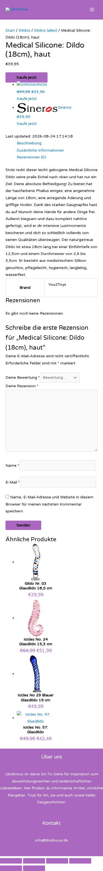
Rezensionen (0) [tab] (31, 157)
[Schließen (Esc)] (80, 861)
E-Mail (12, 482)
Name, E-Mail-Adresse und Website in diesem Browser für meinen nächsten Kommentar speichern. (49, 504)
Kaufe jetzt (26, 77)
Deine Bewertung (22, 377)
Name (12, 465)
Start (10, 30)
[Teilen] (57, 861)
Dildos (24, 30)
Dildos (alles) (45, 30)
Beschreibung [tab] (29, 143)
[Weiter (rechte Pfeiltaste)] (34, 868)
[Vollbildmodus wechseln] (34, 861)
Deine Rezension (21, 386)
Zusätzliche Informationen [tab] (40, 150)
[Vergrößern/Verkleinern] (11, 861)
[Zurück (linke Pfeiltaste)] (11, 868)
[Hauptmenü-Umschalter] (92, 9)
